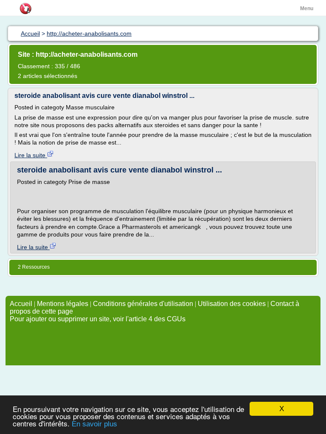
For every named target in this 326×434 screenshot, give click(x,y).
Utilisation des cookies (232, 303)
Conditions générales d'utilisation (143, 303)
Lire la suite (30, 155)
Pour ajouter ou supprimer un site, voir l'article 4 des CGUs (97, 319)
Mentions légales (62, 303)
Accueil (21, 303)
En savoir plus (94, 424)
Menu (306, 8)
